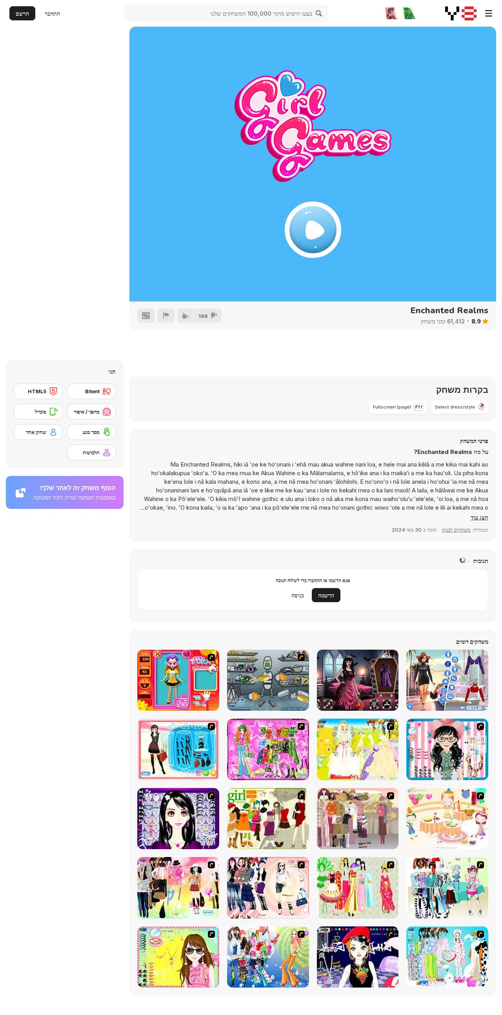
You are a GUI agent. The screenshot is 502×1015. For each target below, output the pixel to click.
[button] (479, 517)
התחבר (52, 13)
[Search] (319, 13)
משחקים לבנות (456, 530)
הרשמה (326, 595)
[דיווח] (166, 316)
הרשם (22, 13)
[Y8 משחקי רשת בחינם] (461, 13)
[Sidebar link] (489, 13)
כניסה (297, 595)
